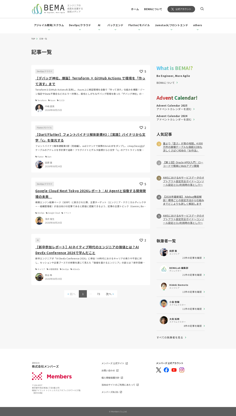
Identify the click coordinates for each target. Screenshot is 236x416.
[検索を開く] (202, 9)
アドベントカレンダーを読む (174, 109)
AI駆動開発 (53, 269)
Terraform (42, 100)
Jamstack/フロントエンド (171, 25)
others (197, 25)
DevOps (40, 213)
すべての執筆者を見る (170, 337)
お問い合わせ (108, 370)
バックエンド (115, 25)
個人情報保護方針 (110, 377)
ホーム (135, 9)
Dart (49, 156)
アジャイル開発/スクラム (49, 25)
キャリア (41, 269)
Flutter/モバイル (139, 25)
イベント (67, 213)
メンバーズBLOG (109, 392)
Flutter (40, 156)
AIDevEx (76, 269)
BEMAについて (153, 9)
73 (98, 294)
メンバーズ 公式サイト (112, 363)
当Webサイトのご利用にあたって (118, 384)
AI (99, 25)
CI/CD (61, 100)
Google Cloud (54, 213)
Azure (52, 100)
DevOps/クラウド (80, 25)
